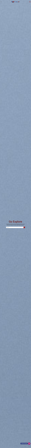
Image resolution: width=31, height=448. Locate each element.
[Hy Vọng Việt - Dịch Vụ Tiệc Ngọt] (15, 1)
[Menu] (1, 2)
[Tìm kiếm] (24, 227)
